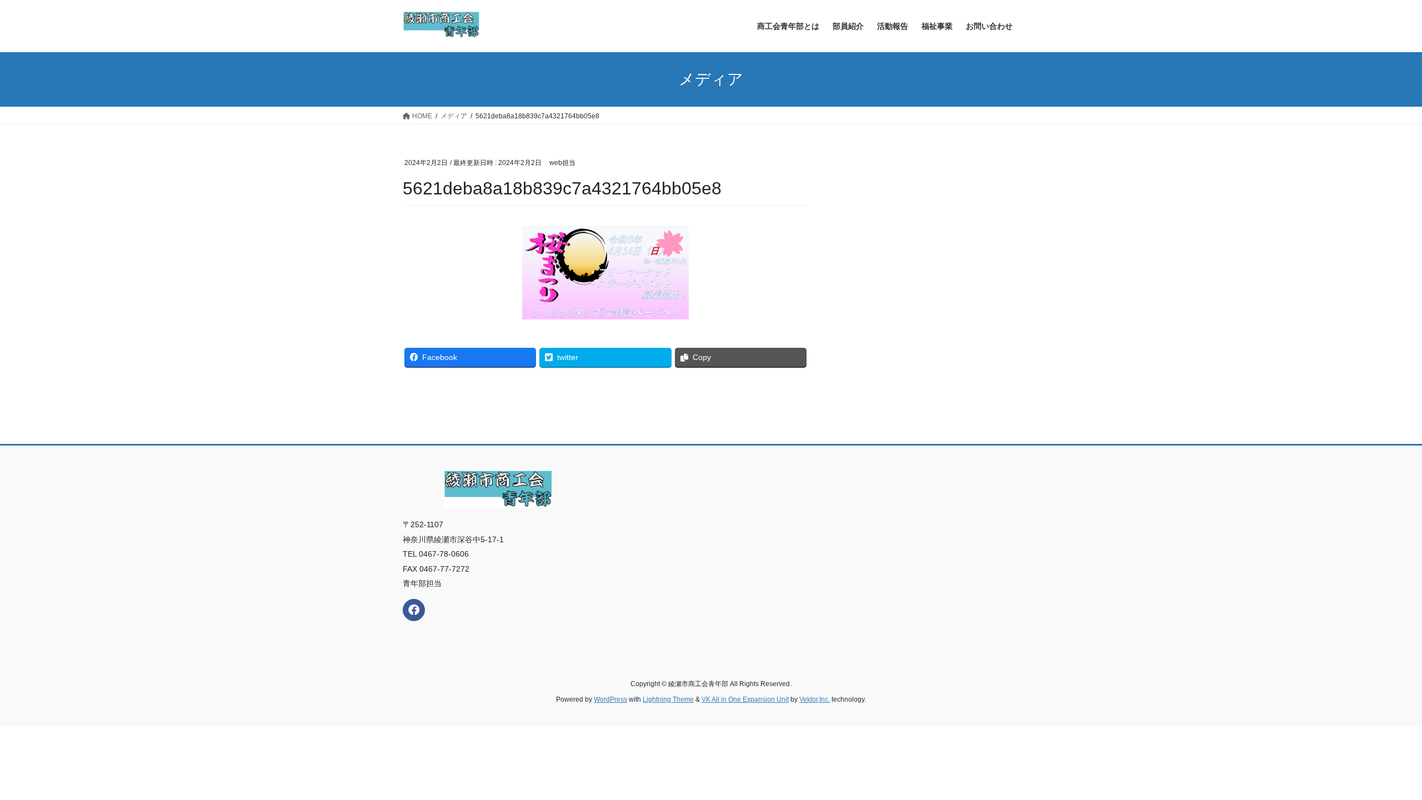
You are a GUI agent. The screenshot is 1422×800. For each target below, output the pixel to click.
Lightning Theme (668, 699)
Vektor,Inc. (814, 699)
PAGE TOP (1380, 766)
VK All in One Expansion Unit (745, 699)
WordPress (610, 699)
